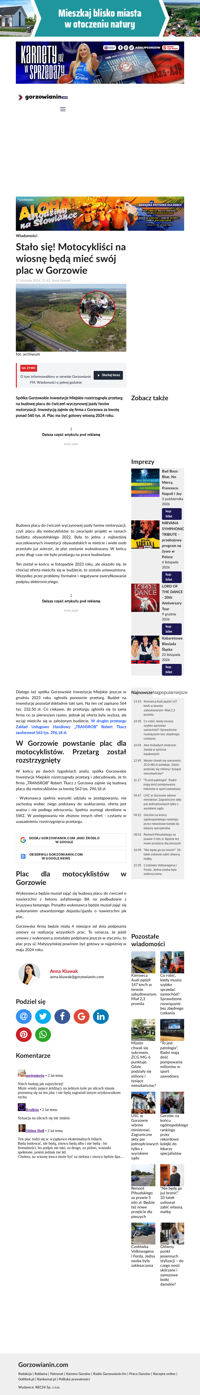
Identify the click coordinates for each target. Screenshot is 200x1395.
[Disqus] (71, 1128)
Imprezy (142, 462)
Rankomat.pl (46, 1379)
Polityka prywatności (74, 1379)
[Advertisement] (100, 160)
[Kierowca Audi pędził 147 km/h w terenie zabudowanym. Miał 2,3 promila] (143, 962)
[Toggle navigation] (63, 110)
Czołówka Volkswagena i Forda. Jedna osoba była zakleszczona (160, 870)
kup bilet (169, 514)
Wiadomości (26, 236)
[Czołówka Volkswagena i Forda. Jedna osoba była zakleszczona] (143, 1233)
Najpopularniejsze (170, 692)
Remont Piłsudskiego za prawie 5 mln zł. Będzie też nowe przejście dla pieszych (162, 839)
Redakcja (25, 1374)
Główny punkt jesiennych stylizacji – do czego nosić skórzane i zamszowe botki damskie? (171, 1266)
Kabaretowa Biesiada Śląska (172, 644)
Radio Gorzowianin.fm (109, 1374)
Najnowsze (142, 693)
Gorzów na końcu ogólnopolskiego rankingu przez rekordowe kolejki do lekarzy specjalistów (161, 821)
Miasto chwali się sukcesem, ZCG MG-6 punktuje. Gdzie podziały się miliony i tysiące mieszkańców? (162, 767)
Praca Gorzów (139, 1374)
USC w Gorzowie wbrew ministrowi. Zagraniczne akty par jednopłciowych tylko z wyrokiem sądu (162, 802)
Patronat (56, 1374)
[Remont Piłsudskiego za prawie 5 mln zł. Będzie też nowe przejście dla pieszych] (143, 1175)
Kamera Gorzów (78, 1374)
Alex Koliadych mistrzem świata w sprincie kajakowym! (160, 750)
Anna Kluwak (64, 971)
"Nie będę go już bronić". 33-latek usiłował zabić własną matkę (162, 854)
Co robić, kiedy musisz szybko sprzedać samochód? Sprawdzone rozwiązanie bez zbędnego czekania (162, 730)
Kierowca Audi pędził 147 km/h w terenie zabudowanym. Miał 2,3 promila (160, 708)
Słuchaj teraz (111, 375)
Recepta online (164, 1374)
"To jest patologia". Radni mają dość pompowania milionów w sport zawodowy (161, 784)
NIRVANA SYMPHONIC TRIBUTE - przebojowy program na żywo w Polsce (173, 540)
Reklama (41, 1374)
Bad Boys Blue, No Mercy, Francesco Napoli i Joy (172, 483)
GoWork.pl (26, 1379)
